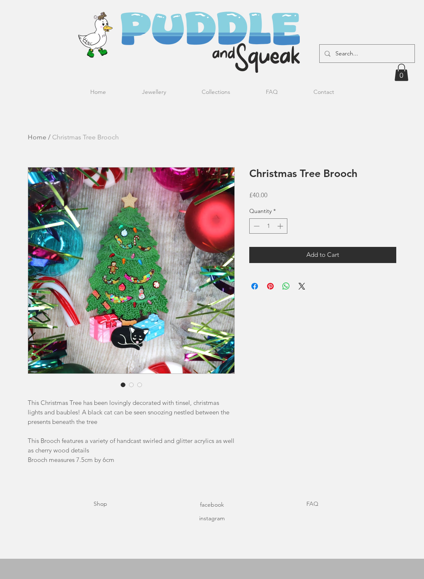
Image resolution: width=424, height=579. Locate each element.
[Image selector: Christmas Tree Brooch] (123, 384)
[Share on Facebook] (255, 286)
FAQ (312, 503)
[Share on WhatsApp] (286, 286)
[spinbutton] (268, 226)
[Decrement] (256, 226)
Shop (100, 503)
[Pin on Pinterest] (270, 286)
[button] (401, 72)
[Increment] (281, 226)
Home (37, 137)
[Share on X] (302, 286)
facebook (212, 504)
